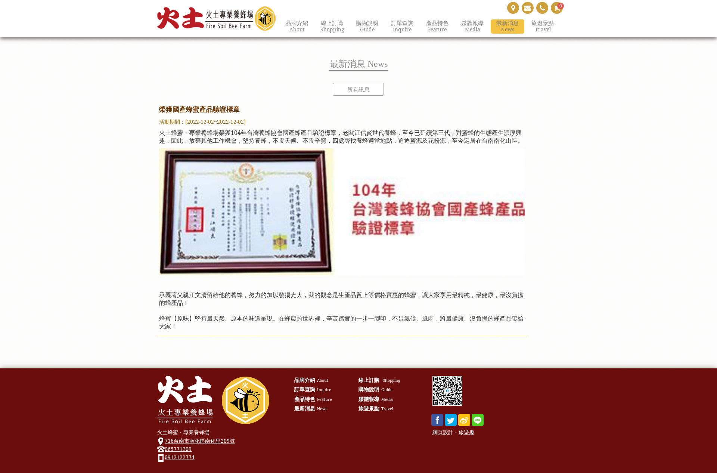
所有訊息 (358, 89)
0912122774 (180, 457)
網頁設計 (442, 432)
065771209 (178, 448)
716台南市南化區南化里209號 (200, 440)
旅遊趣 (466, 432)
